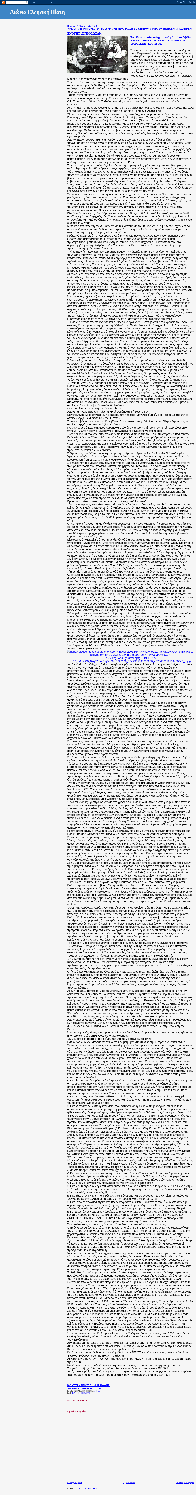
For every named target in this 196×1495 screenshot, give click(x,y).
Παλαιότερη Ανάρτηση (185, 1483)
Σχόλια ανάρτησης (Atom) (88, 1488)
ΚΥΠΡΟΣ (89, 1393)
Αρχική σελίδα (129, 1483)
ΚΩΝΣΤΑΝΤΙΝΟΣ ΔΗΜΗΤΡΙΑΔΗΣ (88, 1385)
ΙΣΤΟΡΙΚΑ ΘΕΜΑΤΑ (79, 1393)
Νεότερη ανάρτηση (74, 1483)
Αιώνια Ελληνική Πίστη (37, 12)
